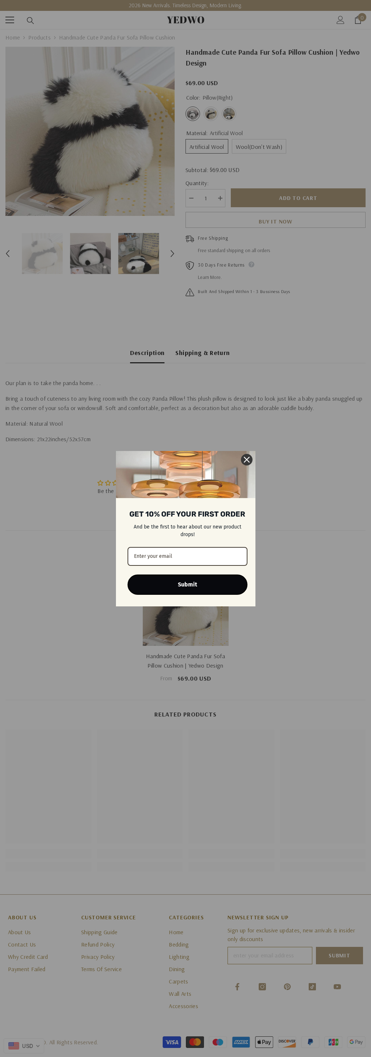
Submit (187, 584)
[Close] (246, 459)
